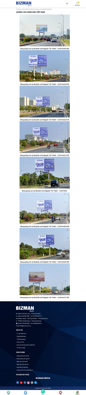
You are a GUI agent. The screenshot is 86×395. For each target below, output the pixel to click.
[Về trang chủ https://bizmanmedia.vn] (23, 3)
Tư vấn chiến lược (21, 333)
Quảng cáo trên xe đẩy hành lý (25, 370)
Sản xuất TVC (20, 342)
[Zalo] (8, 392)
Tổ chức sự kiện (21, 347)
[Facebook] (25, 392)
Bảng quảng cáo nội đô (23, 356)
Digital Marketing (21, 336)
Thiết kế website (21, 339)
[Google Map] (77, 392)
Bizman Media (47, 388)
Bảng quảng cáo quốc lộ (23, 358)
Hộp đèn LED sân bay (22, 367)
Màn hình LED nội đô (22, 361)
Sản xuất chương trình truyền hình (26, 345)
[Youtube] (60, 392)
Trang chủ (18, 9)
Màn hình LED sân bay (22, 364)
